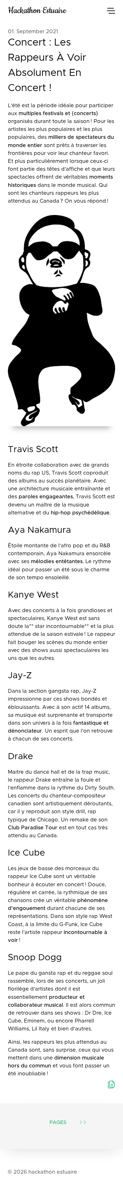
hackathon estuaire (37, 10)
